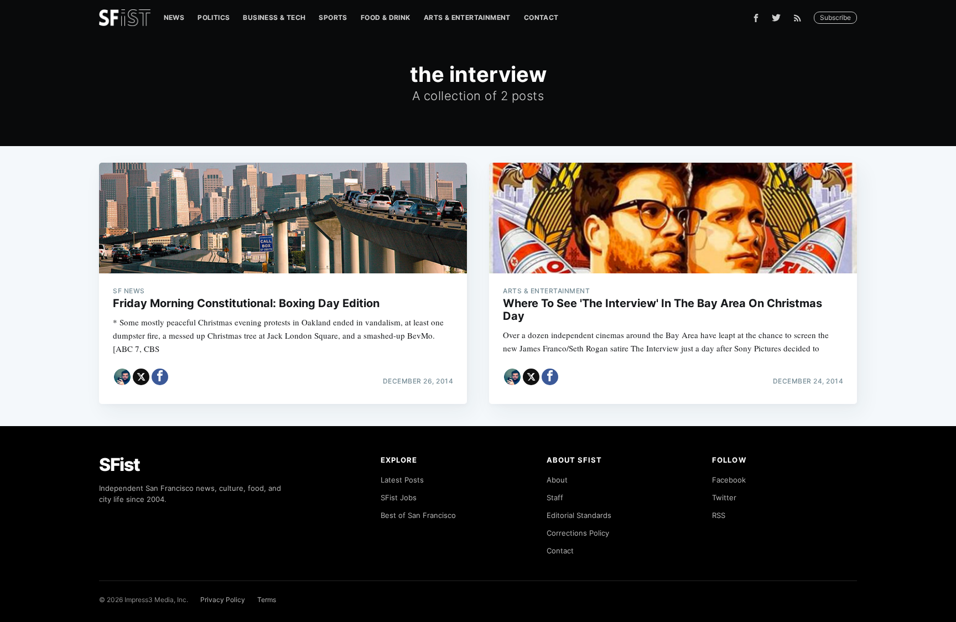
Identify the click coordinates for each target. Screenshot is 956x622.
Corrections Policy (578, 532)
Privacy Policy (222, 599)
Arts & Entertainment (467, 17)
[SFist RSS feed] (800, 18)
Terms (266, 599)
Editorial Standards (579, 515)
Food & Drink (386, 17)
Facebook (729, 479)
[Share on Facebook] (159, 376)
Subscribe (835, 17)
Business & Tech (274, 17)
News (174, 17)
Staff (555, 497)
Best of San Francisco (418, 515)
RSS (718, 515)
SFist (119, 464)
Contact (541, 17)
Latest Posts (402, 479)
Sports (333, 17)
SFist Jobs (399, 497)
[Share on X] (141, 376)
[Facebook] (756, 18)
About (557, 479)
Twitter (724, 497)
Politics (214, 17)
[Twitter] (776, 17)
